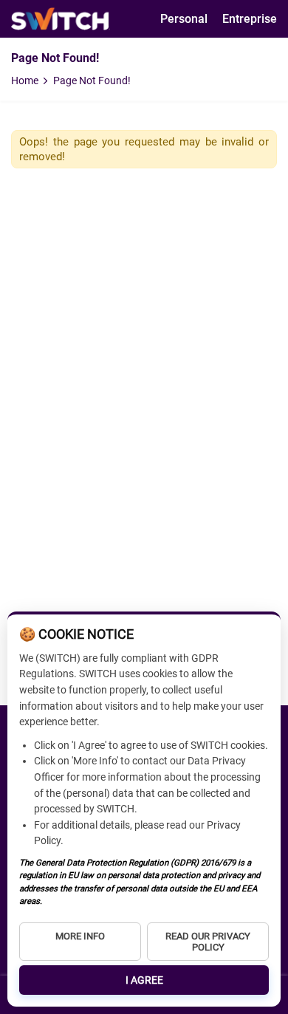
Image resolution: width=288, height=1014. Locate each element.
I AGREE (144, 980)
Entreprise (249, 19)
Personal (184, 19)
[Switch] (60, 18)
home (24, 80)
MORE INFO (80, 936)
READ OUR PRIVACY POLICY (207, 942)
